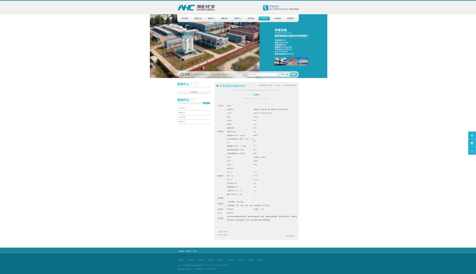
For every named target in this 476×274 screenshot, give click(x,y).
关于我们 (182, 108)
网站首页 (181, 260)
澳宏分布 (197, 18)
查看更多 (207, 103)
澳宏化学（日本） (192, 251)
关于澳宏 (184, 18)
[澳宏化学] (201, 8)
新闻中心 (211, 18)
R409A (225, 232)
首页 (270, 85)
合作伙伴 (182, 117)
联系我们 (290, 18)
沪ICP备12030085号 (210, 269)
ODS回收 (277, 18)
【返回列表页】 (290, 236)
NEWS (190, 99)
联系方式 (182, 113)
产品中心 (264, 18)
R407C (225, 235)
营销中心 (237, 18)
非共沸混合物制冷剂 (290, 85)
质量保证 (224, 18)
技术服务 (251, 18)
